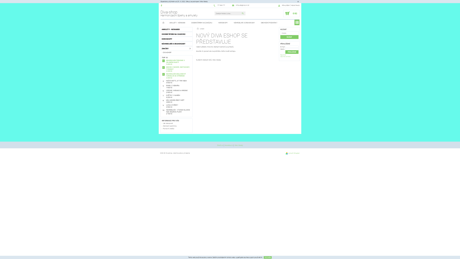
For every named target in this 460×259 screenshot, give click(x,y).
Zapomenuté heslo (285, 56)
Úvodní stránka (164, 23)
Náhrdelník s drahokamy (244, 23)
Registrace (295, 5)
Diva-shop (179, 13)
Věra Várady (238, 145)
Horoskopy (223, 23)
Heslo (282, 49)
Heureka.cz (229, 145)
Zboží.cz (220, 145)
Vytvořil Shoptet (293, 153)
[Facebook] (162, 5)
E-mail (282, 47)
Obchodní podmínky (269, 23)
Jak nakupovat (168, 123)
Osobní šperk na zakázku (201, 23)
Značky (165, 49)
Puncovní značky (168, 129)
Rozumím (268, 257)
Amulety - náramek (177, 23)
